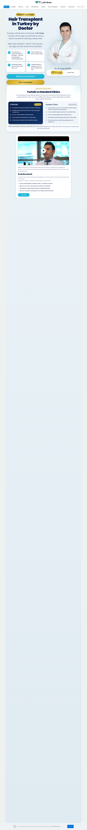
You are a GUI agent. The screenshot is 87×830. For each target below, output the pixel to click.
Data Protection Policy (56, 826)
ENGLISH (82, 6)
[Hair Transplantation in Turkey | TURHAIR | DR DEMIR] (43, 2)
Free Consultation (25, 82)
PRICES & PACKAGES (25, 76)
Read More (23, 194)
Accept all (70, 826)
